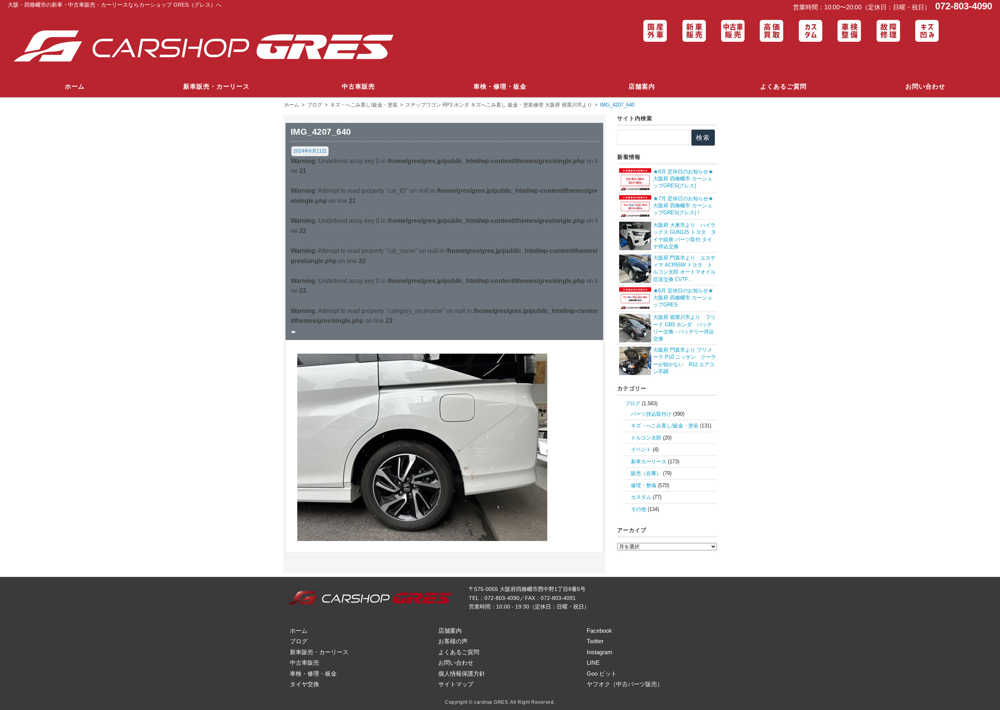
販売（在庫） (646, 473)
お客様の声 (453, 641)
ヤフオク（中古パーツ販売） (625, 684)
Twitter (595, 641)
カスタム (641, 497)
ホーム (75, 86)
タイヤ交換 (304, 684)
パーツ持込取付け (651, 414)
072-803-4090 (962, 6)
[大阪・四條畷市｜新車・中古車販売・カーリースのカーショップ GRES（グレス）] (209, 46)
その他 (638, 509)
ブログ (632, 403)
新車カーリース (648, 461)
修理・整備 (643, 485)
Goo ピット (602, 673)
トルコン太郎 (646, 438)
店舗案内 (642, 86)
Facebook (599, 630)
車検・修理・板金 (500, 86)
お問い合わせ (925, 86)
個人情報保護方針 (461, 673)
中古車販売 (358, 86)
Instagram (599, 652)
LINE (593, 662)
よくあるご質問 (783, 86)
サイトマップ (455, 684)
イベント (641, 449)
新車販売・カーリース (216, 86)
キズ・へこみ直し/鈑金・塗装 (664, 426)
